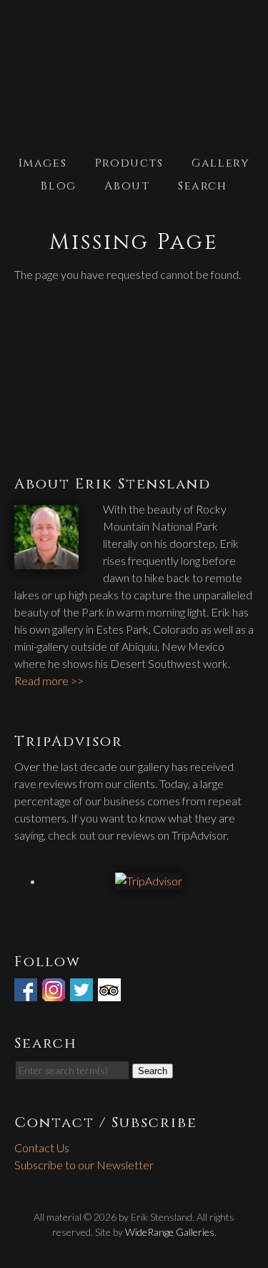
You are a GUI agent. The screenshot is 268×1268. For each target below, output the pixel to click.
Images (43, 163)
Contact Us (41, 1147)
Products (129, 163)
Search (202, 186)
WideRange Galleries (169, 1232)
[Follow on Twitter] (83, 992)
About (126, 186)
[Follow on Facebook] (27, 992)
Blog (58, 186)
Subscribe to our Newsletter (84, 1164)
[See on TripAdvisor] (111, 992)
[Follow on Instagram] (55, 992)
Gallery (220, 163)
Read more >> (49, 680)
